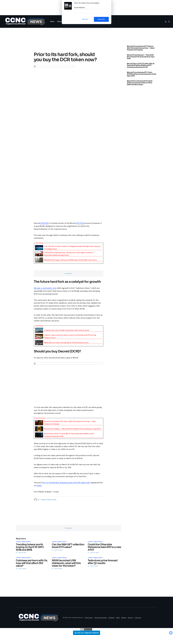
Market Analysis (26, 541)
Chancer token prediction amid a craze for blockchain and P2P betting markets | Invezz (70, 336)
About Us (130, 617)
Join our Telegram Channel (88, 633)
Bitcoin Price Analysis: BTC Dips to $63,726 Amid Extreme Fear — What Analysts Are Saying (70, 422)
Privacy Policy (89, 617)
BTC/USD (80, 223)
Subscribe (101, 19)
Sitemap (123, 617)
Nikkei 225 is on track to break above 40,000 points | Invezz (66, 342)
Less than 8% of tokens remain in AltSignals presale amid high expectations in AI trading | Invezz (72, 247)
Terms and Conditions (100, 617)
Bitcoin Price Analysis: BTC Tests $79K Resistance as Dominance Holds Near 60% (141, 74)
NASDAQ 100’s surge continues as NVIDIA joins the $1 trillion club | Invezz (70, 260)
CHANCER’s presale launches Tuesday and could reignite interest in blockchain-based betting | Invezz (69, 253)
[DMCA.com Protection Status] (86, 629)
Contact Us (138, 617)
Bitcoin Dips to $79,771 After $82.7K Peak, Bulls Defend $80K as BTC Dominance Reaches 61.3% (69, 435)
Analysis (19, 541)
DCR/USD (44, 223)
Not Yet (85, 19)
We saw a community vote (45, 288)
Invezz (39, 485)
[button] (165, 21)
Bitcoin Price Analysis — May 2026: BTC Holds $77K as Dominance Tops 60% (72, 429)
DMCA (118, 617)
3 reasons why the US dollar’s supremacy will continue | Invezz (66, 330)
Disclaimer (111, 617)
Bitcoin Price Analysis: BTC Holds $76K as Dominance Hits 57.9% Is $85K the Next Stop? (139, 82)
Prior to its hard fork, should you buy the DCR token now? (66, 482)
